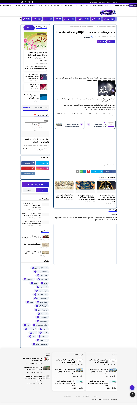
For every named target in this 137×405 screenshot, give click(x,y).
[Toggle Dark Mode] (132, 394)
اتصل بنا (78, 396)
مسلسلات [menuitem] (46, 19)
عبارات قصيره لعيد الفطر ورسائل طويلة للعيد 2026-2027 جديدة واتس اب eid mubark (37, 56)
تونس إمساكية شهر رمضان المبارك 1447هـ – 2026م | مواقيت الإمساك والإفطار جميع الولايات (107, 198)
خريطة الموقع (93, 2)
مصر (32, 336)
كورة (33, 333)
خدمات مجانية (42, 321)
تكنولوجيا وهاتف (41, 306)
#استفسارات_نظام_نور (39, 268)
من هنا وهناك (42, 340)
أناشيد (34, 283)
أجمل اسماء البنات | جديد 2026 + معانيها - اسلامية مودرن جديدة (31, 214)
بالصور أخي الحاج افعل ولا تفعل (32, 244)
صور (26, 325)
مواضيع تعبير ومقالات (40, 344)
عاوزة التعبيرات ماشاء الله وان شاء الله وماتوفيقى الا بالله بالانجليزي (32, 378)
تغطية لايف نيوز (96, 399)
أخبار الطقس (42, 275)
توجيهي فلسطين (41, 310)
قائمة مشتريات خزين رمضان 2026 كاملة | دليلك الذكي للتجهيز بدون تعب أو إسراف (86, 197)
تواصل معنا (102, 2)
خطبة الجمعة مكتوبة (40, 325)
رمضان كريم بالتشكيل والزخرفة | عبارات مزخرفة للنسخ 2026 (64, 196)
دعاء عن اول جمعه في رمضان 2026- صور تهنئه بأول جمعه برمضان (32, 76)
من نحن (108, 2)
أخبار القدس (42, 279)
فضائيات (43, 329)
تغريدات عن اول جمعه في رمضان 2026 (32, 86)
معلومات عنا (86, 396)
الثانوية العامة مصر (40, 294)
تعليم (30, 302)
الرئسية (96, 396)
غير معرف (111, 36)
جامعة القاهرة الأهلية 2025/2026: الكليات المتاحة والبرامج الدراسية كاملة (112, 5)
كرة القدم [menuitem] (94, 19)
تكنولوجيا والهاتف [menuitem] (81, 19)
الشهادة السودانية (41, 298)
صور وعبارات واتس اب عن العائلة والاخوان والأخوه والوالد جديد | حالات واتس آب (31, 205)
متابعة (42, 190)
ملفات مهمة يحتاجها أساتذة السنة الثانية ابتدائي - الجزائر (37, 140)
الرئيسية (114, 2)
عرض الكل (30, 28)
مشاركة (29, 190)
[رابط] (32, 2)
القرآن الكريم (42, 302)
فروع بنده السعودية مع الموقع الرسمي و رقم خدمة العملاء (33, 368)
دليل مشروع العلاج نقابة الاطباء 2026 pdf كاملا (32, 359)
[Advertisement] (85, 61)
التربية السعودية (41, 291)
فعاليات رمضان (102, 26)
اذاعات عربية (42, 287)
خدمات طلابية (42, 317)
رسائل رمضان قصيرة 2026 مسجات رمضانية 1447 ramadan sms (31, 97)
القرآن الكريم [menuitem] (107, 19)
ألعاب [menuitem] (56, 19)
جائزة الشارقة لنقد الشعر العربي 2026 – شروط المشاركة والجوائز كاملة (65, 5)
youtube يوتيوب (40, 272)
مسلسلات (43, 336)
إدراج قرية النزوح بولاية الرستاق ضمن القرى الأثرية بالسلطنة (32, 253)
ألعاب (44, 283)
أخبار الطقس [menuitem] (67, 19)
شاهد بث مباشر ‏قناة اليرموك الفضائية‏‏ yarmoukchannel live (31, 222)
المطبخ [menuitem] (25, 19)
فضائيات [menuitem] (35, 19)
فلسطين (43, 333)
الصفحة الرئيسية (111, 26)
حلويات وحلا (42, 313)
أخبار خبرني (28, 279)
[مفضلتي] (132, 387)
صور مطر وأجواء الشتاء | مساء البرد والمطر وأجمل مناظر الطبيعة (31, 237)
